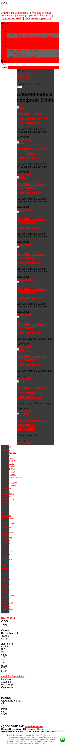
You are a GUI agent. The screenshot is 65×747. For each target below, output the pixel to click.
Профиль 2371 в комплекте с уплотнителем (31, 360)
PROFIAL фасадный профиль (12, 472)
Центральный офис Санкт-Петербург (30, 52)
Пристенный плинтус (39, 15)
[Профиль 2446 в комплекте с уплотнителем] (20, 381)
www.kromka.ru (34, 726)
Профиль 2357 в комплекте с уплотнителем (31, 188)
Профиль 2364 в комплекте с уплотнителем (31, 293)
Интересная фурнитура (38, 18)
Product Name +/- (26, 73)
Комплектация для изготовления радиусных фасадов (8, 523)
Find (4, 67)
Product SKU (24, 76)
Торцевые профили (13, 15)
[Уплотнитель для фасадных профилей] (23, 414)
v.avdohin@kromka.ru (12, 676)
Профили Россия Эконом (12, 463)
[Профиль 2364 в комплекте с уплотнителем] (20, 282)
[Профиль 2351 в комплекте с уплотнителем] (20, 142)
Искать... (6, 61)
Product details (25, 139)
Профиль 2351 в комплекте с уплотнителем (31, 153)
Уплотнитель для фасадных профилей (32, 424)
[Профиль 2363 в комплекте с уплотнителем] (20, 247)
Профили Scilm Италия (12, 455)
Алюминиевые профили (14, 13)
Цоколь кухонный (11, 18)
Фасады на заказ (41, 13)
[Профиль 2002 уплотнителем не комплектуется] (20, 107)
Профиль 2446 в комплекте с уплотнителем (31, 392)
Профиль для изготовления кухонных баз (8, 595)
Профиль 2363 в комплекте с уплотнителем (31, 258)
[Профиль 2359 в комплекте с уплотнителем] (20, 212)
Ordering (21, 81)
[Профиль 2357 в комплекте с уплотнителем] (21, 177)
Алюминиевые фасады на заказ (35, 37)
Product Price (24, 78)
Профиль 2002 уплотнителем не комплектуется (32, 118)
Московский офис (27, 56)
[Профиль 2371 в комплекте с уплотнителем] (20, 349)
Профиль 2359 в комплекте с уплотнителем (31, 223)
